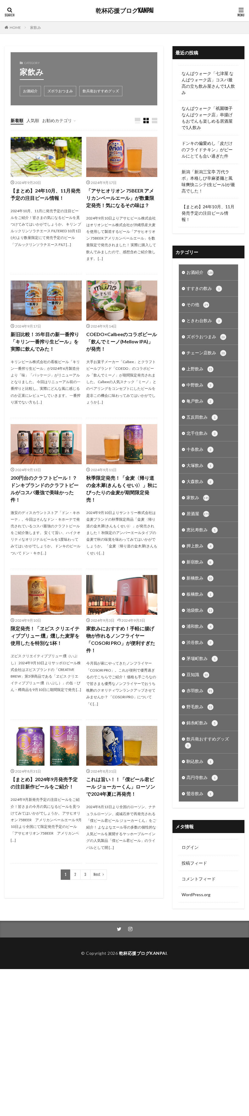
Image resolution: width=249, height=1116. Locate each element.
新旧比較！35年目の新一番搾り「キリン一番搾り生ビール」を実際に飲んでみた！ (45, 341)
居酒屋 (197, 513)
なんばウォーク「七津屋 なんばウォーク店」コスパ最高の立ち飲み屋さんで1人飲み (208, 83)
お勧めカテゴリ (57, 120)
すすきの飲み (203, 288)
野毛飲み (199, 706)
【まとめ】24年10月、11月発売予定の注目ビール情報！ (45, 194)
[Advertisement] (122, 1042)
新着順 (17, 120)
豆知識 (197, 674)
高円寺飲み (201, 777)
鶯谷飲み (198, 793)
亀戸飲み (198, 400)
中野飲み (198, 384)
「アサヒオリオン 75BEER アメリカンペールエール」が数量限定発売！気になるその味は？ (120, 198)
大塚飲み (198, 465)
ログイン (190, 847)
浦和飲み (198, 626)
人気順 (32, 120)
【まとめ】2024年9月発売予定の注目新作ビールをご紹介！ (44, 782)
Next (97, 874)
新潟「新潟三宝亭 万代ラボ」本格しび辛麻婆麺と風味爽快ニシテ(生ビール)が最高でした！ (208, 181)
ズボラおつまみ (60, 91)
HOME (15, 27)
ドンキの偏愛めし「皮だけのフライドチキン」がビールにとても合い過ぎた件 (207, 149)
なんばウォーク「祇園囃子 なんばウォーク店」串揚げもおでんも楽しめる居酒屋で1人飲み (207, 118)
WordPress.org (196, 894)
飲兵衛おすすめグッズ (101, 91)
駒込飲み (198, 761)
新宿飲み (198, 561)
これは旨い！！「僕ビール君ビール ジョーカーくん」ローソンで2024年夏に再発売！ (120, 786)
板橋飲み (198, 594)
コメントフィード (199, 878)
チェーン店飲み (205, 352)
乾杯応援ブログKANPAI (125, 11)
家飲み (35, 27)
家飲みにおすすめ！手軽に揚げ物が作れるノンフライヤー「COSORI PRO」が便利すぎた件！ (120, 639)
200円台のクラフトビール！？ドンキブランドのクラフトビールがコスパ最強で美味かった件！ (45, 488)
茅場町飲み (201, 658)
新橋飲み (199, 577)
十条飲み (198, 449)
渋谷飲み (198, 642)
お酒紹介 (30, 91)
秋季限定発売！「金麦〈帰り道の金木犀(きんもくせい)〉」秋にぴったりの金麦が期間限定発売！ (121, 488)
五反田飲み (201, 417)
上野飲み (199, 368)
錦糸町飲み (201, 722)
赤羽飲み (199, 690)
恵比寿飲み (201, 529)
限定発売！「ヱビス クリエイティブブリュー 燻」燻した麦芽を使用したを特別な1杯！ (45, 635)
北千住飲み (201, 433)
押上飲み (198, 545)
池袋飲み (199, 610)
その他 (197, 304)
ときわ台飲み (203, 320)
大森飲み (198, 481)
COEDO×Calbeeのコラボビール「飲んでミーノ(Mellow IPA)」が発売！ (121, 341)
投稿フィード (194, 863)
